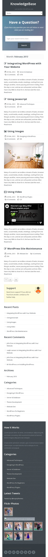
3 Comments (11, 75)
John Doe (10, 343)
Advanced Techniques (27, 104)
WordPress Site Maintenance (24, 248)
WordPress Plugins (26, 197)
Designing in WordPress (28, 136)
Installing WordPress (26, 364)
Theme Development (14, 402)
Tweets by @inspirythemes (13, 498)
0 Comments (11, 107)
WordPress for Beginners (16, 411)
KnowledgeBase (23, 4)
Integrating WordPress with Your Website (21, 313)
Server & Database (26, 72)
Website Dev (24, 254)
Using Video (14, 191)
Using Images (15, 131)
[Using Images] (24, 157)
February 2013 (12, 376)
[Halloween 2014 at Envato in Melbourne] (8, 512)
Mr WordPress (12, 364)
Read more (8, 92)
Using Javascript (17, 99)
